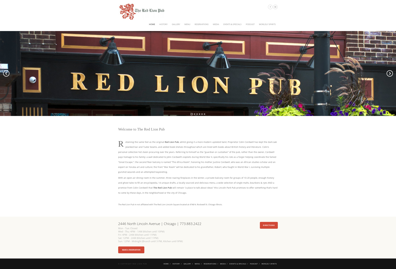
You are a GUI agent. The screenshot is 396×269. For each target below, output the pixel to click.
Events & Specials (232, 24)
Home (152, 24)
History (163, 24)
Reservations (202, 24)
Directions (269, 225)
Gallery (176, 24)
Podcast (250, 24)
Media (216, 24)
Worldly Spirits (267, 24)
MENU (187, 24)
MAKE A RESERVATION (131, 250)
